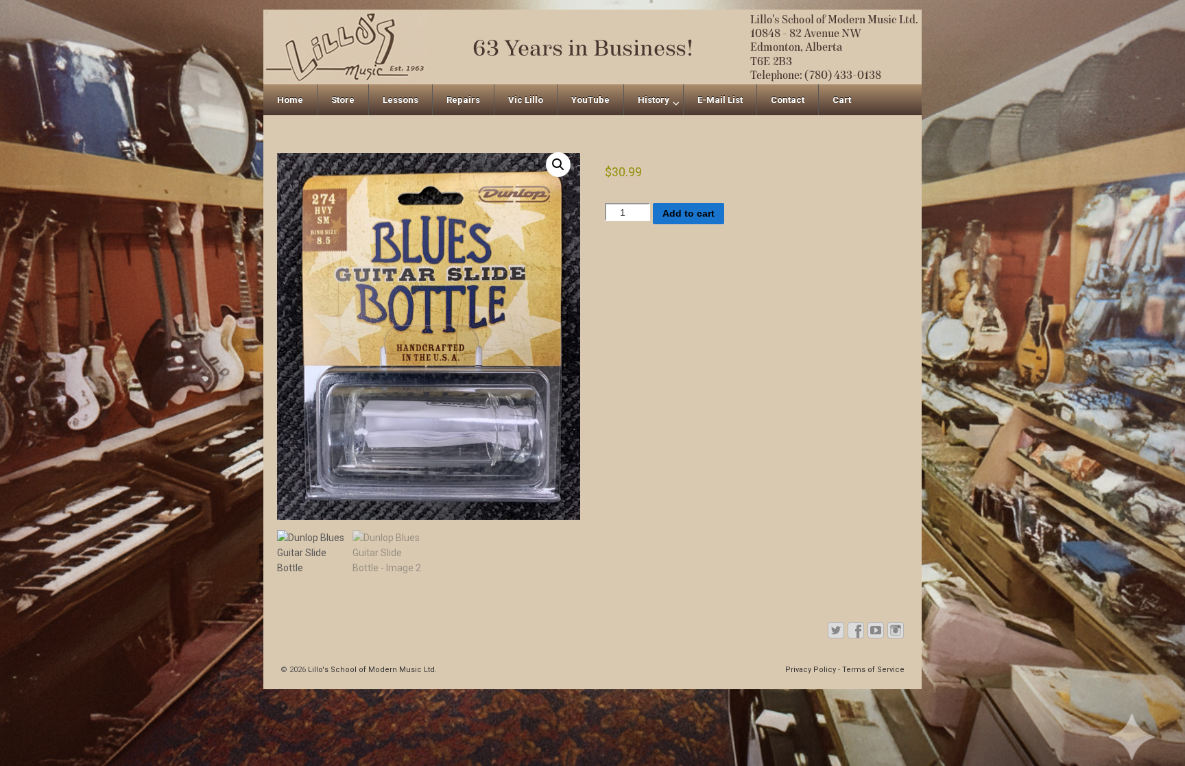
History (653, 100)
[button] (558, 164)
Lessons (400, 100)
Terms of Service (873, 669)
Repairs (463, 100)
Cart (842, 100)
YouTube (590, 100)
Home (290, 100)
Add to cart (688, 213)
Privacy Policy (810, 669)
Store (343, 100)
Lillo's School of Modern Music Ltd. (371, 669)
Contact (787, 100)
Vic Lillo (525, 100)
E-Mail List (720, 100)
